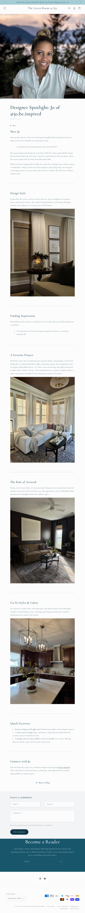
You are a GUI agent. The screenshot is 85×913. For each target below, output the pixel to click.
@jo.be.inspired (64, 767)
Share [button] (14, 125)
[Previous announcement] (4, 2)
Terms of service (74, 908)
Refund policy (64, 908)
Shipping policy (75, 906)
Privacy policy (51, 906)
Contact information (62, 906)
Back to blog (44, 782)
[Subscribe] (60, 861)
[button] (4, 8)
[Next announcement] (80, 2)
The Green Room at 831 (26, 906)
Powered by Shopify (39, 906)
